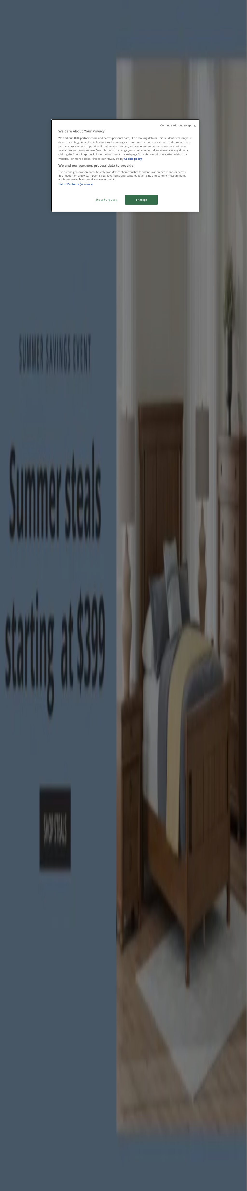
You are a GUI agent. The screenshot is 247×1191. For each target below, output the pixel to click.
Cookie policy (133, 158)
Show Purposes (106, 199)
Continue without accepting (178, 125)
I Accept (141, 199)
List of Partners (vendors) (75, 184)
